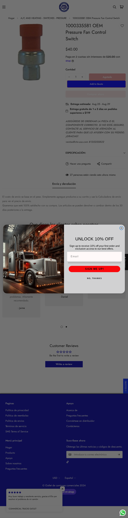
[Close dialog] (121, 228)
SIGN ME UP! (94, 269)
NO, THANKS (94, 278)
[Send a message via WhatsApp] (122, 512)
